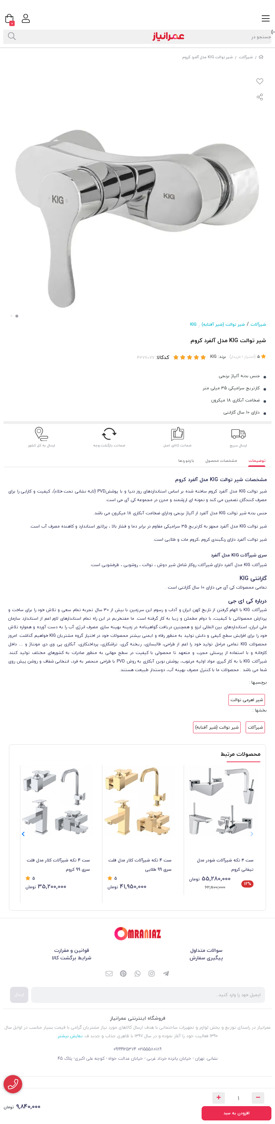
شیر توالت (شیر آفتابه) (223, 324)
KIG (193, 324)
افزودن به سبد (236, 1113)
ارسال (19, 994)
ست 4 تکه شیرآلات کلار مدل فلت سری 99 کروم (58, 864)
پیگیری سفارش (206, 957)
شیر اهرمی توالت (247, 700)
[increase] (218, 1098)
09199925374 (125, 1049)
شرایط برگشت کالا (71, 957)
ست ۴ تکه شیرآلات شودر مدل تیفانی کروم (225, 864)
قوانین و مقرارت (71, 950)
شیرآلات (246, 57)
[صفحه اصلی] (261, 57)
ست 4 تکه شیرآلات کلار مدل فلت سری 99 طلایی (140, 864)
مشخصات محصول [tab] (221, 460)
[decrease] (258, 1098)
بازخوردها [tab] (186, 460)
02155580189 (149, 1049)
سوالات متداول (206, 950)
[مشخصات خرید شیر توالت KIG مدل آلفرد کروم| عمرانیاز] (137, 934)
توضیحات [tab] (257, 460)
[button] (23, 834)
